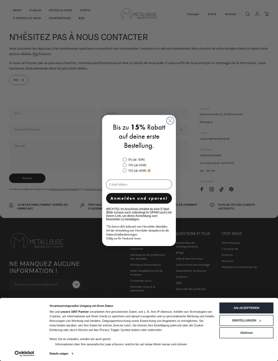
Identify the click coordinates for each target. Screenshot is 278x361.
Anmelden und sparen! (139, 198)
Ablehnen (246, 332)
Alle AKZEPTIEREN (246, 307)
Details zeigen (59, 353)
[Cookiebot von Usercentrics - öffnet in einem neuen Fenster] (24, 353)
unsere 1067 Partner (75, 311)
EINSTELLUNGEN (244, 320)
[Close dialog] (170, 120)
